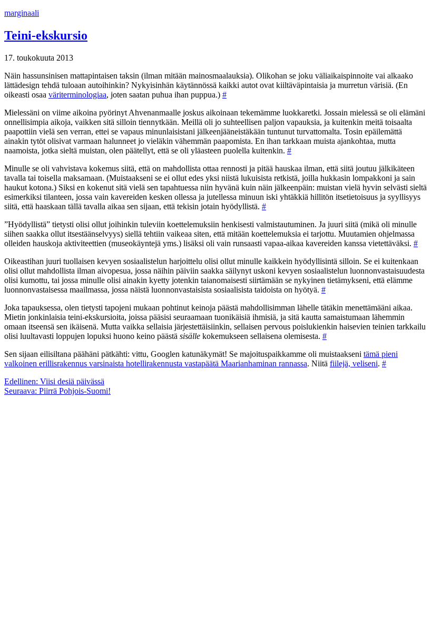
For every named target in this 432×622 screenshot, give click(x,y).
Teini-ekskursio (45, 35)
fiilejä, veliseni (354, 363)
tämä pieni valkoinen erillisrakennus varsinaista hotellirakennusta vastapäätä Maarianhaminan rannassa (201, 358)
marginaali (21, 12)
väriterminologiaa (77, 94)
